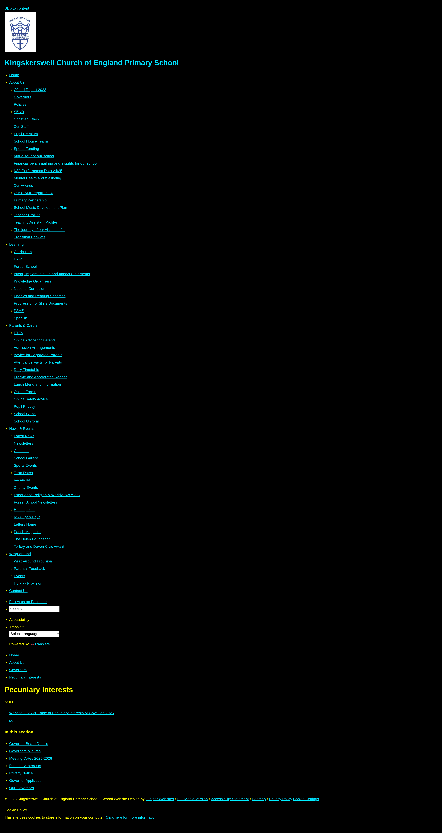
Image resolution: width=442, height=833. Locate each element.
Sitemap (259, 799)
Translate (42, 644)
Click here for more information (131, 817)
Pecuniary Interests (25, 677)
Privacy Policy (280, 799)
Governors (18, 670)
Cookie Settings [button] (306, 799)
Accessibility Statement (230, 799)
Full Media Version (192, 799)
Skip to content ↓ (18, 8)
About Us (16, 662)
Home (14, 655)
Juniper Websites (160, 799)
